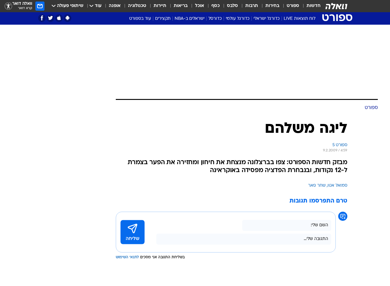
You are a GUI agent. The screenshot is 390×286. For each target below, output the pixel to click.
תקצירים (163, 19)
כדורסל (215, 19)
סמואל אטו (337, 186)
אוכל (199, 6)
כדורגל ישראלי (267, 19)
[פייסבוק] (42, 18)
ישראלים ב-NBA (189, 19)
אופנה (115, 6)
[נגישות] (8, 6)
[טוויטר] (50, 18)
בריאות (181, 6)
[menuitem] (310, 6)
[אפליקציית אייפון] (59, 18)
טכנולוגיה (137, 6)
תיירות (160, 6)
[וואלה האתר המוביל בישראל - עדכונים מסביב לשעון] (336, 6)
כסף (215, 6)
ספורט (293, 6)
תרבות (251, 6)
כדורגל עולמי (238, 19)
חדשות (314, 6)
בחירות (272, 6)
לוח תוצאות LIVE (299, 19)
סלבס (232, 6)
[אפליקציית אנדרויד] (67, 18)
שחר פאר (317, 186)
